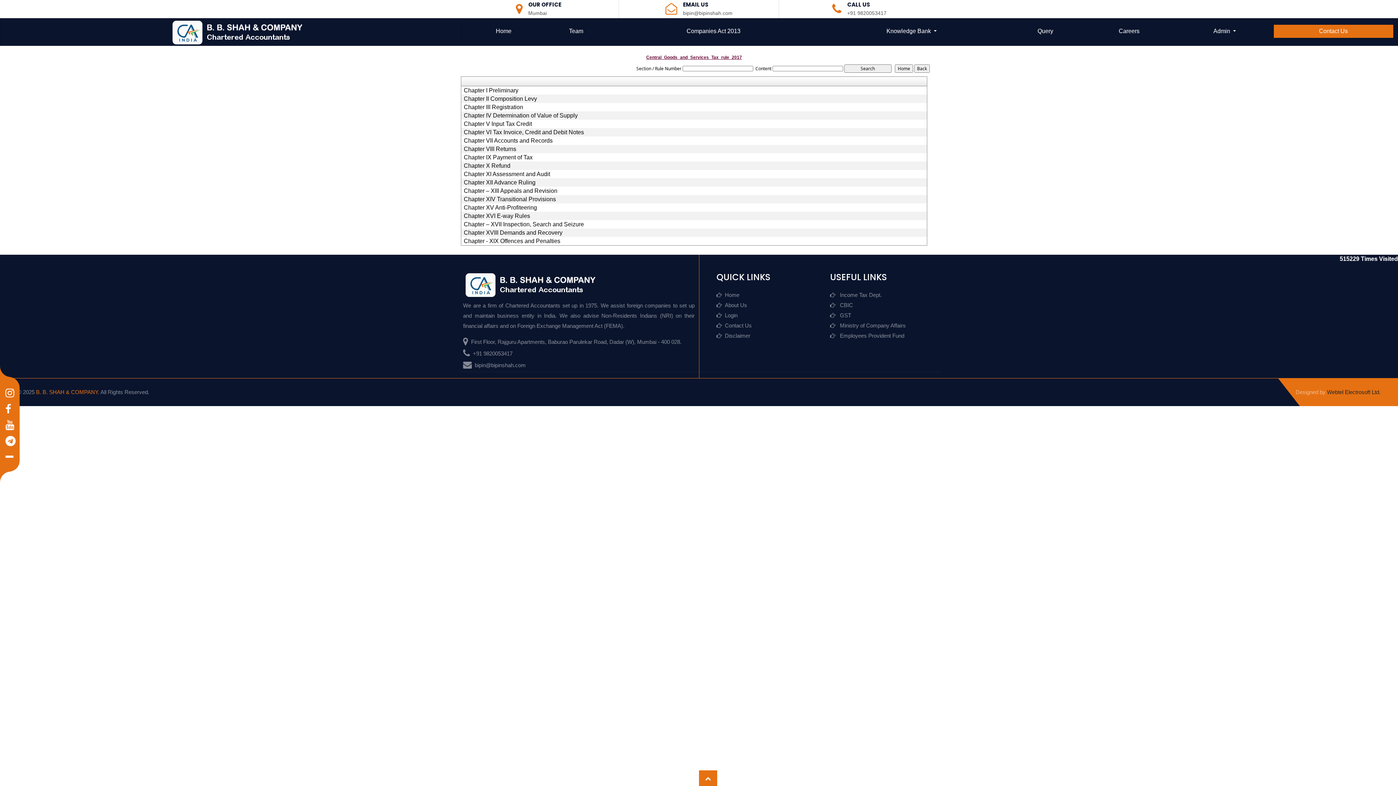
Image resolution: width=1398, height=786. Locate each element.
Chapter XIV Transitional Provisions (510, 199)
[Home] (244, 32)
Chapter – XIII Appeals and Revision (510, 191)
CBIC (845, 305)
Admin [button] (1222, 31)
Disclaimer (737, 336)
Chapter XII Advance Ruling (500, 183)
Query (1045, 31)
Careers (1129, 31)
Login (731, 315)
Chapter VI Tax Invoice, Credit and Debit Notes (524, 132)
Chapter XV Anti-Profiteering (500, 208)
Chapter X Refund (487, 166)
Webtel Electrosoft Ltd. (1354, 392)
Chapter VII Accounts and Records (508, 141)
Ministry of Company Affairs (872, 325)
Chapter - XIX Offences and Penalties (512, 241)
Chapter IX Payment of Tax (498, 157)
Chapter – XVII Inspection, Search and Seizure (524, 224)
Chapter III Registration (493, 107)
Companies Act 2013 (714, 31)
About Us (736, 305)
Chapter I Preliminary (491, 91)
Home (504, 31)
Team (576, 31)
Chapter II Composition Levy (500, 99)
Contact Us (1333, 31)
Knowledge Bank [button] (909, 31)
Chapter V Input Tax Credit (498, 124)
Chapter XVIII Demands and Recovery (513, 233)
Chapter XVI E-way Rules (497, 216)
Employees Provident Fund (871, 336)
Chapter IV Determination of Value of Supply (521, 116)
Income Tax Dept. (860, 295)
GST (844, 315)
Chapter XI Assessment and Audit (507, 174)
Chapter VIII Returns (490, 149)
